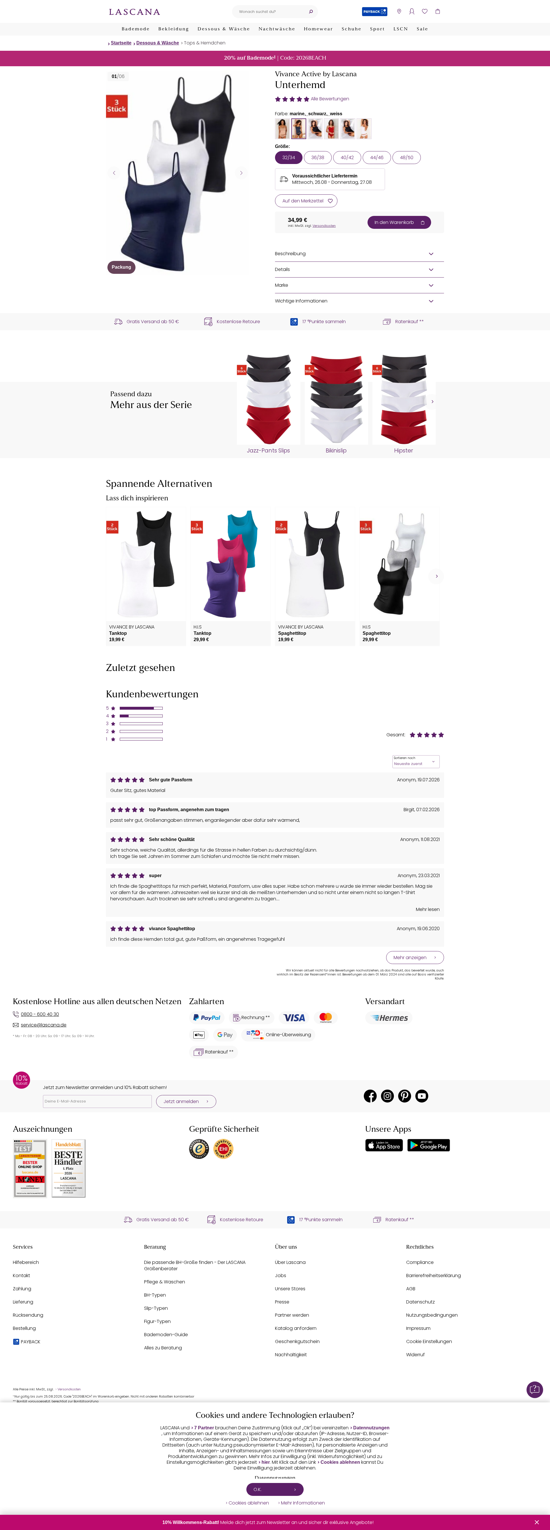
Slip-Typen (156, 1308)
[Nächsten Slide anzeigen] (241, 172)
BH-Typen (155, 1295)
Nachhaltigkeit (291, 1354)
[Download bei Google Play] (428, 1145)
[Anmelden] (411, 11)
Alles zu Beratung (163, 1347)
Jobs (280, 1275)
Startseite (121, 42)
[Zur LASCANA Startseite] (134, 11)
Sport (377, 29)
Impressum (418, 1328)
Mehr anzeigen (410, 957)
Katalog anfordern (296, 1328)
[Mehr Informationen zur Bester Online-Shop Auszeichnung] (30, 1168)
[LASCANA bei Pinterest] (404, 1096)
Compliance (420, 1262)
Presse (282, 1302)
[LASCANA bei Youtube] (421, 1096)
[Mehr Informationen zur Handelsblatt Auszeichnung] (69, 1168)
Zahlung (22, 1288)
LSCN (401, 29)
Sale (422, 29)
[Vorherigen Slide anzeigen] (113, 172)
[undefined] (432, 402)
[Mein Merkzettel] (424, 11)
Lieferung (23, 1302)
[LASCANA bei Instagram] (387, 1096)
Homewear (318, 29)
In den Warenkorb (394, 222)
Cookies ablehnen (340, 1462)
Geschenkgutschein (297, 1341)
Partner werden (292, 1315)
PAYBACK (30, 1341)
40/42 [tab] (347, 157)
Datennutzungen (371, 1427)
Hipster (403, 451)
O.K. (258, 1489)
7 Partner (204, 1427)
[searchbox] (268, 11)
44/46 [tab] (377, 157)
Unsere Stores (290, 1288)
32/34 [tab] (288, 157)
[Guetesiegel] (223, 1149)
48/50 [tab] (406, 157)
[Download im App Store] (384, 1145)
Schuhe (352, 29)
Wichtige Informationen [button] (301, 301)
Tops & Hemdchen (204, 43)
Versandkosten (324, 225)
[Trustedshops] (199, 1149)
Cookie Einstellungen (429, 1341)
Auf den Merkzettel (302, 201)
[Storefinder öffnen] (398, 11)
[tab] (282, 128)
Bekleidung (173, 29)
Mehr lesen (428, 909)
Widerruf (415, 1354)
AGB (410, 1288)
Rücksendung (28, 1315)
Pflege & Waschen (164, 1282)
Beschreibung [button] (290, 253)
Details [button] (282, 269)
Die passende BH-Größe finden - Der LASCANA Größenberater (194, 1265)
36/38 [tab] (317, 157)
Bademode (136, 29)
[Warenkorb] (437, 11)
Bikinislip (336, 451)
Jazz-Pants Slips (268, 451)
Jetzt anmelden (181, 1101)
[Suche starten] (311, 11)
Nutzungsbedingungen (432, 1315)
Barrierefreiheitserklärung (433, 1275)
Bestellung (24, 1328)
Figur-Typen (157, 1321)
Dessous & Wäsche (224, 29)
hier (266, 1462)
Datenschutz (420, 1302)
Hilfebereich (26, 1262)
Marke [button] (281, 285)
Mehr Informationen (303, 1503)
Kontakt (21, 1275)
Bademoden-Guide (166, 1334)
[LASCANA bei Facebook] (370, 1096)
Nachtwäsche (277, 29)
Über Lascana (290, 1262)
